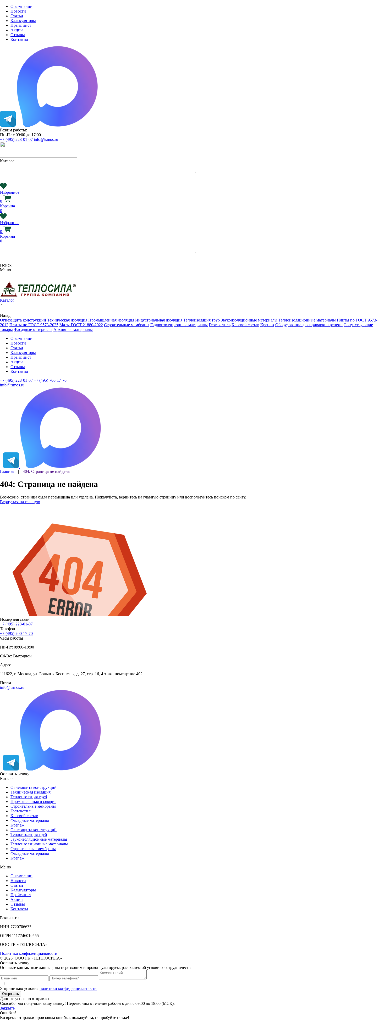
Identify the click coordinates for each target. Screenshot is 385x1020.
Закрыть (7, 1008)
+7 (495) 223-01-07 (16, 139)
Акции (16, 30)
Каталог (7, 300)
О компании (21, 6)
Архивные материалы (73, 329)
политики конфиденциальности (68, 988)
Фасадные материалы (33, 329)
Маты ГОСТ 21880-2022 (81, 325)
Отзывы (17, 34)
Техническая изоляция (67, 320)
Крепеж (267, 325)
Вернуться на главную (20, 502)
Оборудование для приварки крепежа (309, 325)
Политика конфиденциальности (28, 953)
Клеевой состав (245, 325)
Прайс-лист (20, 25)
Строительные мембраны (126, 325)
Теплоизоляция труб (201, 320)
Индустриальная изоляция (158, 320)
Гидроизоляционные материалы (179, 325)
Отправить (10, 994)
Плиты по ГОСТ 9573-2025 (33, 325)
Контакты (19, 39)
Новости (18, 11)
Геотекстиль (219, 325)
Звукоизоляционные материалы (249, 320)
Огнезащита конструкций (23, 320)
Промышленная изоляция (111, 320)
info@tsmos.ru (46, 139)
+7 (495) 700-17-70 (50, 380)
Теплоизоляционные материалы (307, 320)
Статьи (16, 16)
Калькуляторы (23, 20)
